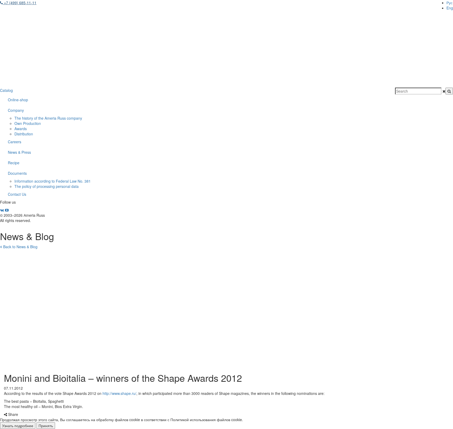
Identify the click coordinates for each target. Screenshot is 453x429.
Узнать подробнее (17, 425)
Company (16, 110)
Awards (20, 128)
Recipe (13, 162)
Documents (17, 173)
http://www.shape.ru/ (119, 393)
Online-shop (18, 99)
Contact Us (17, 194)
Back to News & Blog (19, 246)
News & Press (19, 152)
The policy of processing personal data (46, 186)
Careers (14, 141)
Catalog (6, 90)
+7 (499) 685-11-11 (19, 2)
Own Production (27, 123)
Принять (46, 425)
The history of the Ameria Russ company (48, 118)
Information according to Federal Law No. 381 (52, 181)
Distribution (23, 133)
